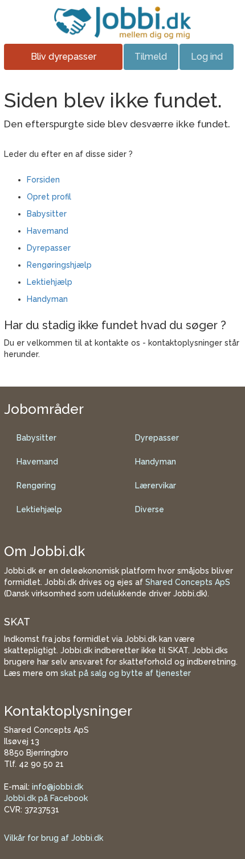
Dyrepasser (49, 247)
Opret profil (49, 196)
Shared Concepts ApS (187, 582)
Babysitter (47, 213)
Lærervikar (155, 485)
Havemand (47, 230)
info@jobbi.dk (57, 786)
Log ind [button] (207, 56)
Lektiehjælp (49, 282)
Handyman (47, 299)
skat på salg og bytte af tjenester (125, 673)
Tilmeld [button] (150, 56)
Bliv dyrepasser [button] (63, 56)
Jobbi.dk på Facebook (46, 798)
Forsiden (43, 179)
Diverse (149, 509)
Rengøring (36, 485)
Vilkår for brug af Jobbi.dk (53, 838)
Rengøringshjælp (59, 264)
